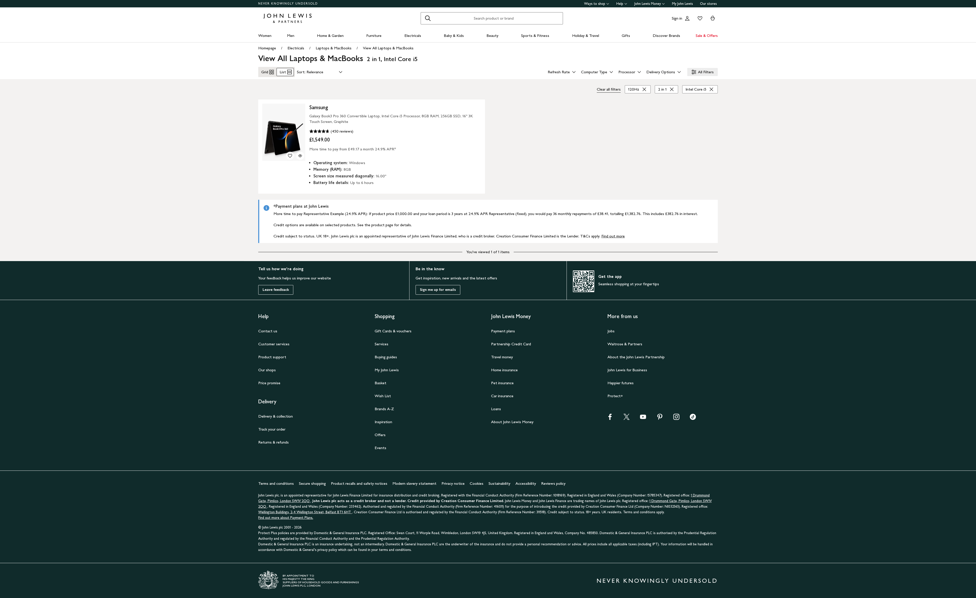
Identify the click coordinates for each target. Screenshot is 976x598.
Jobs (611, 331)
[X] (626, 418)
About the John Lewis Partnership (636, 356)
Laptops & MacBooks (334, 48)
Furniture (374, 35)
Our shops (267, 369)
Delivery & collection (275, 416)
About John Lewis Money (512, 421)
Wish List (383, 395)
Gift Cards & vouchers (393, 331)
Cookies (476, 483)
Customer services (273, 343)
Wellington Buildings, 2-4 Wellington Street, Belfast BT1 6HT (305, 512)
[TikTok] (693, 418)
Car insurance (502, 395)
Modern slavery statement (414, 483)
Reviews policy (553, 483)
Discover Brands (666, 35)
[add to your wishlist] (290, 156)
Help (619, 4)
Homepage (267, 48)
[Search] (428, 18)
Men (290, 35)
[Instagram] (676, 418)
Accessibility (525, 483)
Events (380, 447)
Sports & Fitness (535, 35)
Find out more (613, 236)
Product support (272, 356)
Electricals (412, 35)
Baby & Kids (454, 35)
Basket (380, 382)
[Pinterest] (660, 418)
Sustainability (499, 483)
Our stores (708, 4)
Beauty (492, 35)
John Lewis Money (647, 4)
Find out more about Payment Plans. (285, 518)
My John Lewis (682, 4)
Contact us (267, 331)
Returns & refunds (273, 442)
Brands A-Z (384, 408)
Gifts (626, 35)
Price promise (269, 382)
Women (264, 35)
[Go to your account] (687, 18)
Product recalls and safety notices (359, 483)
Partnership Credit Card (511, 343)
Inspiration (383, 421)
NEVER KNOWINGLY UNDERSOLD (288, 3)
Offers (380, 434)
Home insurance (504, 369)
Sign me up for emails (438, 290)
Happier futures (620, 382)
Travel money (502, 356)
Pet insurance (502, 382)
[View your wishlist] (699, 18)
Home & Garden (330, 35)
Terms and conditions (276, 483)
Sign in (677, 18)
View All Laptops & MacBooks (388, 48)
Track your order (271, 429)
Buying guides (386, 356)
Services (381, 343)
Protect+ (615, 395)
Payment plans (503, 331)
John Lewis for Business (627, 369)
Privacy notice (453, 483)
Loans (496, 408)
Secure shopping (312, 483)
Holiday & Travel (585, 35)
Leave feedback (276, 290)
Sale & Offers (707, 35)
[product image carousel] (283, 132)
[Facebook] (610, 418)
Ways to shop (594, 4)
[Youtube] (643, 418)
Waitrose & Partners (624, 343)
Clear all (609, 89)
